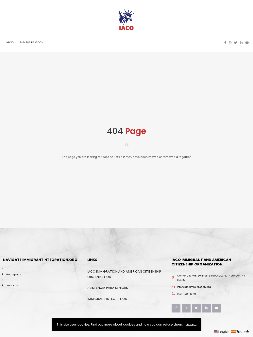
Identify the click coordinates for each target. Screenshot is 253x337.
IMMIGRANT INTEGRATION (107, 298)
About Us (12, 285)
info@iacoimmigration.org (194, 287)
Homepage (13, 274)
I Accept (191, 324)
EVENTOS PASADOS (31, 42)
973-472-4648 (186, 294)
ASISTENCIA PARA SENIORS (107, 287)
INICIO (10, 42)
